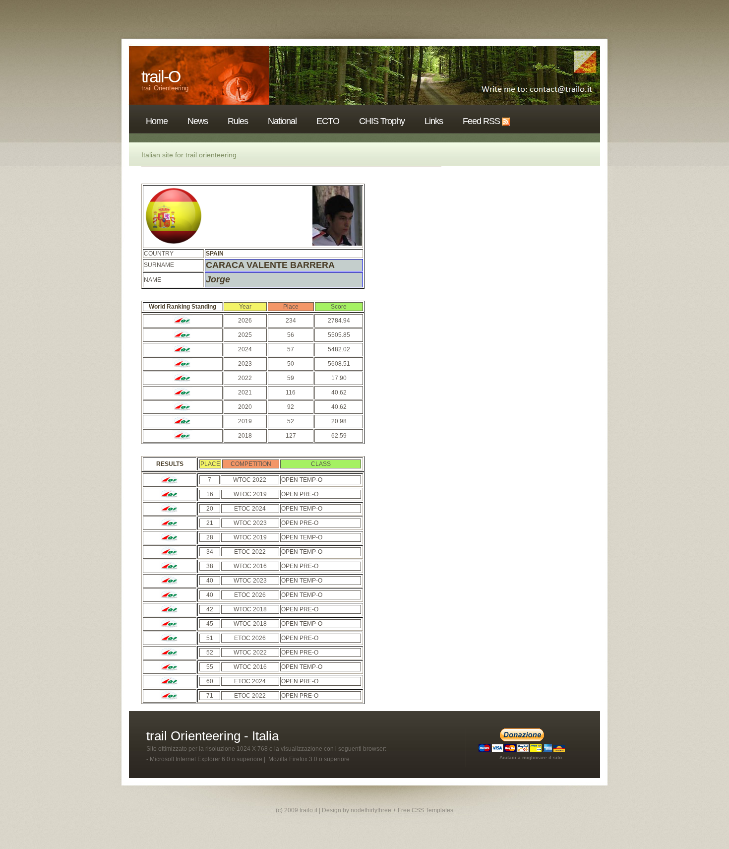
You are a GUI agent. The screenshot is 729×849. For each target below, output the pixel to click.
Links (434, 121)
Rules (238, 121)
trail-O (160, 76)
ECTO (327, 121)
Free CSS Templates (425, 810)
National (282, 121)
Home (157, 121)
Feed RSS (481, 121)
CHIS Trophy (382, 121)
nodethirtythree (371, 810)
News (197, 121)
